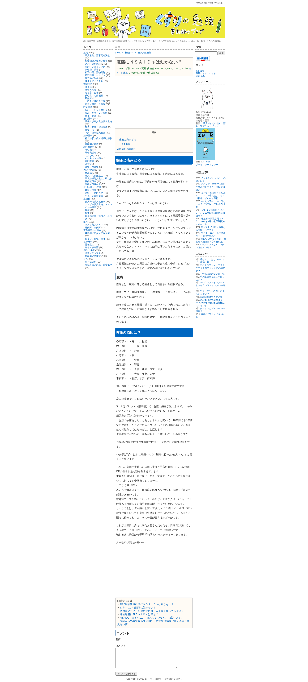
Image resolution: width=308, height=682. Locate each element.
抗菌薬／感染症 (93, 256)
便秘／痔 (89, 129)
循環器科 (87, 84)
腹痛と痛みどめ (126, 139)
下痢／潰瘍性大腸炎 (95, 132)
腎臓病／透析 (91, 144)
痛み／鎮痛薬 (91, 247)
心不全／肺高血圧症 (95, 101)
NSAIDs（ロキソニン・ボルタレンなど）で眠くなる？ (151, 617)
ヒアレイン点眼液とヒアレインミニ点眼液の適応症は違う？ (210, 213)
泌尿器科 (87, 135)
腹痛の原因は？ (126, 148)
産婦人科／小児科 (92, 187)
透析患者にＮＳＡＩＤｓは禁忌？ (139, 614)
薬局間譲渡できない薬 (211, 297)
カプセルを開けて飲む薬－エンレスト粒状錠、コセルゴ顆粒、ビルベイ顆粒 (211, 195)
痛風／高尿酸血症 (94, 175)
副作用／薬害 (91, 69)
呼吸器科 (87, 107)
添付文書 (200, 76)
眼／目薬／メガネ (94, 224)
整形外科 (87, 241)
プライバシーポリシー (207, 164)
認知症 (88, 164)
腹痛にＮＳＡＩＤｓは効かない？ (149, 62)
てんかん (89, 155)
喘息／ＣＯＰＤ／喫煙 (96, 113)
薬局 (85, 52)
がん (85, 259)
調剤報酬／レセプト (95, 75)
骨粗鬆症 (89, 244)
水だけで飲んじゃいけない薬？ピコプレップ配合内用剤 (211, 204)
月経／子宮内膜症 (94, 193)
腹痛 (126, 144)
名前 (118, 639)
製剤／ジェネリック (95, 66)
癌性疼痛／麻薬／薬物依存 (98, 264)
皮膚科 (86, 198)
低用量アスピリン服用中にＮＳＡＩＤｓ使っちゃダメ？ (152, 611)
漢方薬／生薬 (91, 78)
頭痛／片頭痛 (91, 167)
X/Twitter (206, 161)
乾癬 (87, 210)
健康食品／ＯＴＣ (94, 81)
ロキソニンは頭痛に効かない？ (138, 607)
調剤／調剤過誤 (93, 63)
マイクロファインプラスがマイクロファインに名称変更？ (210, 268)
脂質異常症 (90, 89)
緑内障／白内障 (93, 227)
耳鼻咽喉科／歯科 (92, 230)
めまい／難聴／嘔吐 (95, 238)
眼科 (85, 221)
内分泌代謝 (89, 170)
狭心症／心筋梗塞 (94, 95)
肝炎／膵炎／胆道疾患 (96, 127)
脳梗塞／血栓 (91, 92)
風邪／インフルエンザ (96, 110)
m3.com (200, 71)
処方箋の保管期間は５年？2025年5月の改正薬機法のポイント (210, 221)
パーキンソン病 (93, 158)
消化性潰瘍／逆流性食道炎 (98, 121)
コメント (121, 645)
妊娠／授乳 (90, 190)
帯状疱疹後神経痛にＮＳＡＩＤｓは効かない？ (147, 604)
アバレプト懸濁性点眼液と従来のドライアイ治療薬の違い (211, 187)
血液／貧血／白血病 (95, 104)
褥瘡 (87, 213)
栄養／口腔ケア (93, 184)
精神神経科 (89, 146)
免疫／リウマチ (93, 253)
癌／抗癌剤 (90, 261)
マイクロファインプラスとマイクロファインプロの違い (210, 285)
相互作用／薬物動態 (95, 72)
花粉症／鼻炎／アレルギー (98, 233)
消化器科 (87, 118)
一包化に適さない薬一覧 (212, 274)
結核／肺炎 (90, 115)
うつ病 (88, 149)
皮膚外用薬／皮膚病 (95, 201)
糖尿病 (88, 172)
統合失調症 (90, 152)
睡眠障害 (89, 161)
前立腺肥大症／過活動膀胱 (98, 138)
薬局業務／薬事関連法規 (97, 55)
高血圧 (88, 87)
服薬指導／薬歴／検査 (96, 61)
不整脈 (88, 98)
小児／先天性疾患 (94, 195)
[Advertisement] (154, 102)
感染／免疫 (89, 250)
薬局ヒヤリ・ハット (206, 73)
